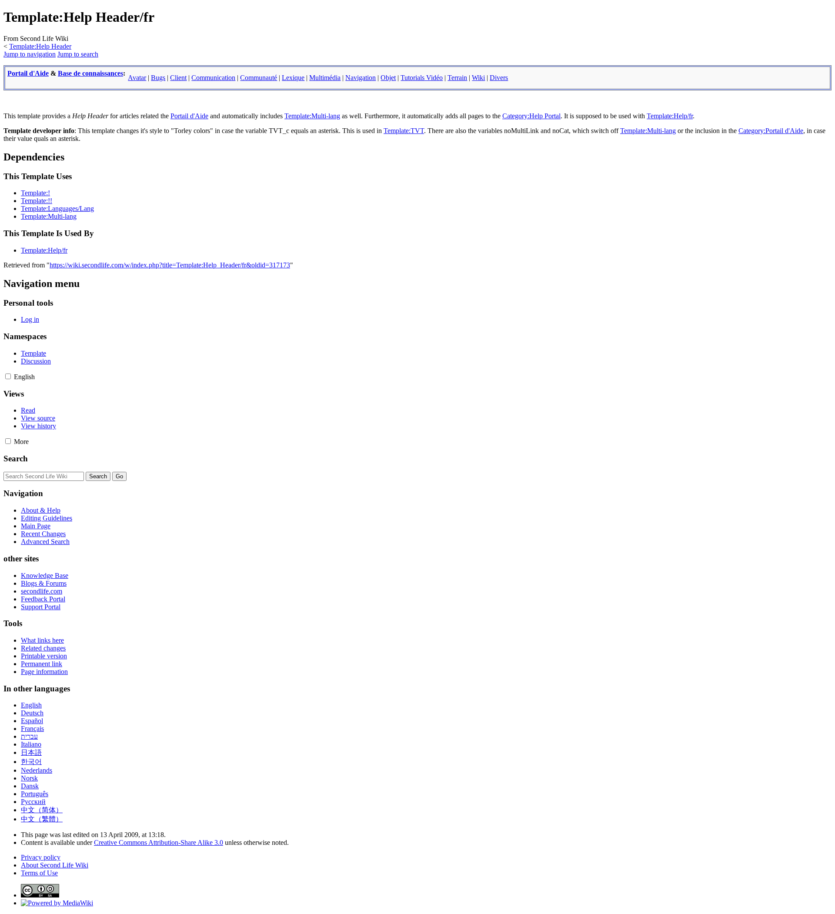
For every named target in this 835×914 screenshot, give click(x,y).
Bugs (158, 77)
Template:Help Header (40, 46)
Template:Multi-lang (312, 116)
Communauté (258, 77)
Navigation (360, 77)
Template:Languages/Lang (57, 208)
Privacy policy (40, 857)
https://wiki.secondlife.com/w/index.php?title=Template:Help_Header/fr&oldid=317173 (170, 265)
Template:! (35, 193)
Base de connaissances (90, 73)
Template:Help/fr (670, 116)
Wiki (478, 77)
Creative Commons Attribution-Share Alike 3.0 (158, 842)
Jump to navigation (29, 54)
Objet (388, 77)
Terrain (457, 77)
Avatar (137, 77)
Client (178, 77)
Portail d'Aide (28, 73)
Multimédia (325, 77)
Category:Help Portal (531, 116)
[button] (8, 376)
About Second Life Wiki (54, 865)
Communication (213, 77)
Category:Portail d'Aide (770, 130)
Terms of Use (39, 873)
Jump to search (77, 54)
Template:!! (36, 200)
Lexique (293, 77)
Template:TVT (404, 130)
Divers (499, 77)
